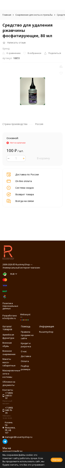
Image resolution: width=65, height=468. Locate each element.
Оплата (25, 361)
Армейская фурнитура (8, 336)
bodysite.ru (10, 318)
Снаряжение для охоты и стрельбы (34, 14)
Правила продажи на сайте (27, 335)
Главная (6, 14)
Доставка (26, 356)
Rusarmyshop (46, 331)
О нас (24, 351)
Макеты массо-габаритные (9, 362)
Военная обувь (7, 344)
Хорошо (56, 459)
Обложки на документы (8, 383)
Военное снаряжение (9, 352)
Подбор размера (25, 367)
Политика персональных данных (10, 306)
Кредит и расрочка (26, 345)
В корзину (43, 158)
